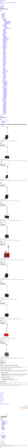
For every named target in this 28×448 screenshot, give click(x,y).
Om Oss (11, 2)
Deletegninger (7, 2)
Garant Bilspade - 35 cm (3, 278)
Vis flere (1, 363)
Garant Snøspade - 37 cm (3, 199)
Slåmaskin (3, 426)
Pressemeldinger (3, 2)
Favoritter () (4, 438)
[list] (2, 126)
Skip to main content (2, 0)
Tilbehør (3, 424)
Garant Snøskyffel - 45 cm (3, 159)
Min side (1, 395)
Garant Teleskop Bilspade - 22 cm (4, 258)
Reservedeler (3, 425)
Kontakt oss (14, 2)
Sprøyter (3, 421)
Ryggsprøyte (3, 15)
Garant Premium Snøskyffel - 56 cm (4, 337)
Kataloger (3, 17)
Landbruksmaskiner (4, 420)
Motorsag (3, 14)
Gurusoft (1, 418)
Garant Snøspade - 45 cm (3, 317)
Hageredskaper (3, 422)
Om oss (1, 401)
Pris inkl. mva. (4, 4)
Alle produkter (4, 13)
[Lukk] (3, 419)
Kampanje (3, 16)
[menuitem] (15, 420)
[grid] (4, 126)
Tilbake (2, 419)
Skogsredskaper (4, 423)
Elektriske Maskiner (4, 428)
